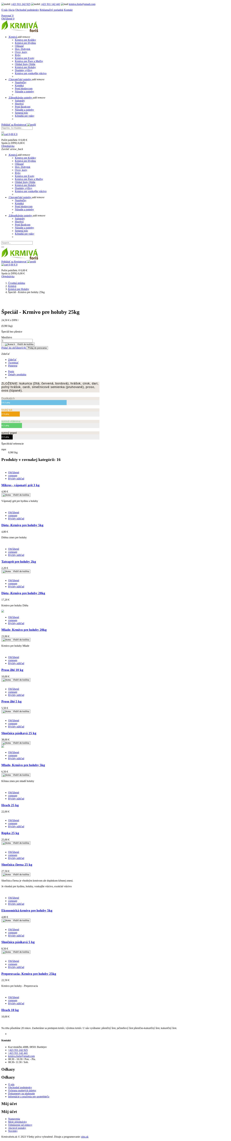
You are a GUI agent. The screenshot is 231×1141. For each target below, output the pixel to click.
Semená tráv (21, 112)
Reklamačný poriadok (51, 9)
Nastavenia (14, 1118)
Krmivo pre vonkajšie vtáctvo (31, 73)
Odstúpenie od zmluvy (20, 1124)
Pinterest (12, 365)
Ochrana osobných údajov (22, 1090)
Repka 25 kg (10, 833)
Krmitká (19, 85)
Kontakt (68, 9)
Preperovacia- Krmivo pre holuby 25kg (28, 973)
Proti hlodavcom (23, 88)
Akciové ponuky (17, 1127)
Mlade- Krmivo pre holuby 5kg (23, 765)
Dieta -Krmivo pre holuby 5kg (22, 525)
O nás (4, 9)
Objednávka (7, 146)
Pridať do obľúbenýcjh (14, 347)
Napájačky (20, 82)
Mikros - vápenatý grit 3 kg (20, 485)
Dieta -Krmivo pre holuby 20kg (23, 593)
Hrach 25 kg (10, 805)
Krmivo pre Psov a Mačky (29, 61)
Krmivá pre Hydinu (25, 43)
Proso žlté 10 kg (12, 670)
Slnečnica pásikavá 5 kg (18, 942)
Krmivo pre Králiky (25, 39)
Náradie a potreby (24, 91)
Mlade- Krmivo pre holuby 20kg (24, 629)
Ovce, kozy (21, 52)
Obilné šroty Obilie (25, 64)
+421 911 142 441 (50, 4)
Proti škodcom (22, 106)
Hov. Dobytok (22, 49)
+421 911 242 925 (20, 4)
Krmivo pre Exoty (24, 58)
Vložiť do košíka (18, 344)
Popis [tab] (11, 371)
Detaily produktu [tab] (17, 374)
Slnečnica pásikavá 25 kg (18, 733)
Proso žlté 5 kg (11, 701)
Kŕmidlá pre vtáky (24, 115)
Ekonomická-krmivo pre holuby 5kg (26, 910)
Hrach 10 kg (10, 1010)
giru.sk (84, 1136)
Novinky (13, 1131)
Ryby (18, 55)
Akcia (11, 9)
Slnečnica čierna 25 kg (16, 864)
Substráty (20, 100)
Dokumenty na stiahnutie (21, 1093)
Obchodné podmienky (27, 9)
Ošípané (19, 46)
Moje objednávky (17, 1121)
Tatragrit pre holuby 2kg (18, 561)
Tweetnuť (13, 362)
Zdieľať (12, 359)
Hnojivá (19, 103)
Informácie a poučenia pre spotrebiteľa (28, 1096)
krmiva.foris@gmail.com (82, 4)
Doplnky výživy (23, 70)
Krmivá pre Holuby (25, 67)
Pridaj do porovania (37, 348)
